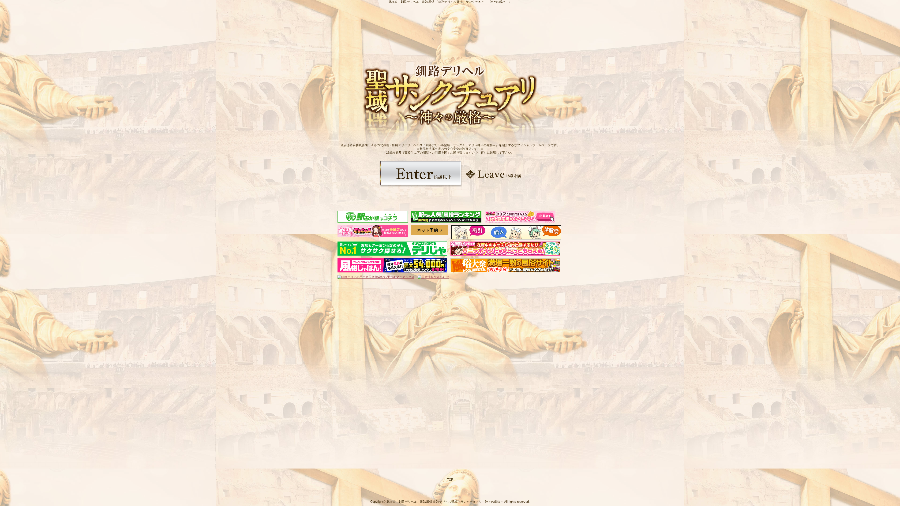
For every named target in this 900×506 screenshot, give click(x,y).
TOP (450, 479)
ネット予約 (428, 230)
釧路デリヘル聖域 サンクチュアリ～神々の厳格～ (468, 501)
